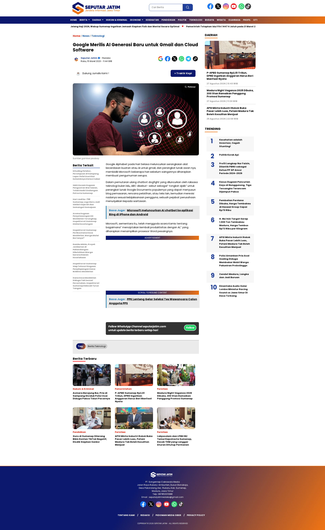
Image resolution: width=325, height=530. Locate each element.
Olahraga (234, 19)
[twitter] (218, 8)
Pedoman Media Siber (168, 515)
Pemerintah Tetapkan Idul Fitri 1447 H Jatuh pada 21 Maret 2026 (205, 26)
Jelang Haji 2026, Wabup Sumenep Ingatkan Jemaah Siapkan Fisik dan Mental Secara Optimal (107, 26)
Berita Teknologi (97, 346)
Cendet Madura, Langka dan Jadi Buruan (234, 276)
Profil (247, 19)
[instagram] (226, 8)
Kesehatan (152, 19)
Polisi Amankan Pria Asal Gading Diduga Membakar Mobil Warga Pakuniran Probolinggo (234, 260)
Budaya (209, 19)
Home (73, 19)
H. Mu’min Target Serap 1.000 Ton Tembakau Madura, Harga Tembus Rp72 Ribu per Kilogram (233, 223)
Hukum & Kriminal (116, 19)
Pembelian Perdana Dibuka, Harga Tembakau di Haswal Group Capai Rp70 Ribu (235, 205)
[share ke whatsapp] (182, 60)
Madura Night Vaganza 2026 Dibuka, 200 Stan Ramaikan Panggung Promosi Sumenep (230, 93)
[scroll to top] (312, 524)
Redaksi (145, 515)
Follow (190, 327)
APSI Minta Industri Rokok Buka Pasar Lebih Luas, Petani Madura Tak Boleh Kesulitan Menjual (230, 111)
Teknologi (195, 19)
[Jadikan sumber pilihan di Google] (161, 60)
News (85, 36)
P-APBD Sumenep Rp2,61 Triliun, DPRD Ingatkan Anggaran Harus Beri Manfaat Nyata (230, 76)
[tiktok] (248, 8)
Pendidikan (168, 19)
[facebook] (210, 8)
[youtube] (234, 8)
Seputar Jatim (89, 58)
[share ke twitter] (175, 60)
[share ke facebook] (168, 60)
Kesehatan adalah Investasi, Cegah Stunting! (230, 143)
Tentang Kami (126, 515)
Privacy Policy (196, 515)
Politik (182, 19)
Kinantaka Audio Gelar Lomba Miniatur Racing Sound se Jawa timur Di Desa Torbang (233, 291)
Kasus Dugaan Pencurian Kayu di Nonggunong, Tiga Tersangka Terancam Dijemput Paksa (235, 186)
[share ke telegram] (189, 60)
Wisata (221, 19)
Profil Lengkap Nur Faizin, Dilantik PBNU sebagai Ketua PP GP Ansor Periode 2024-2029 (234, 168)
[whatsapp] (241, 8)
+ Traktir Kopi (183, 73)
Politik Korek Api (229, 154)
